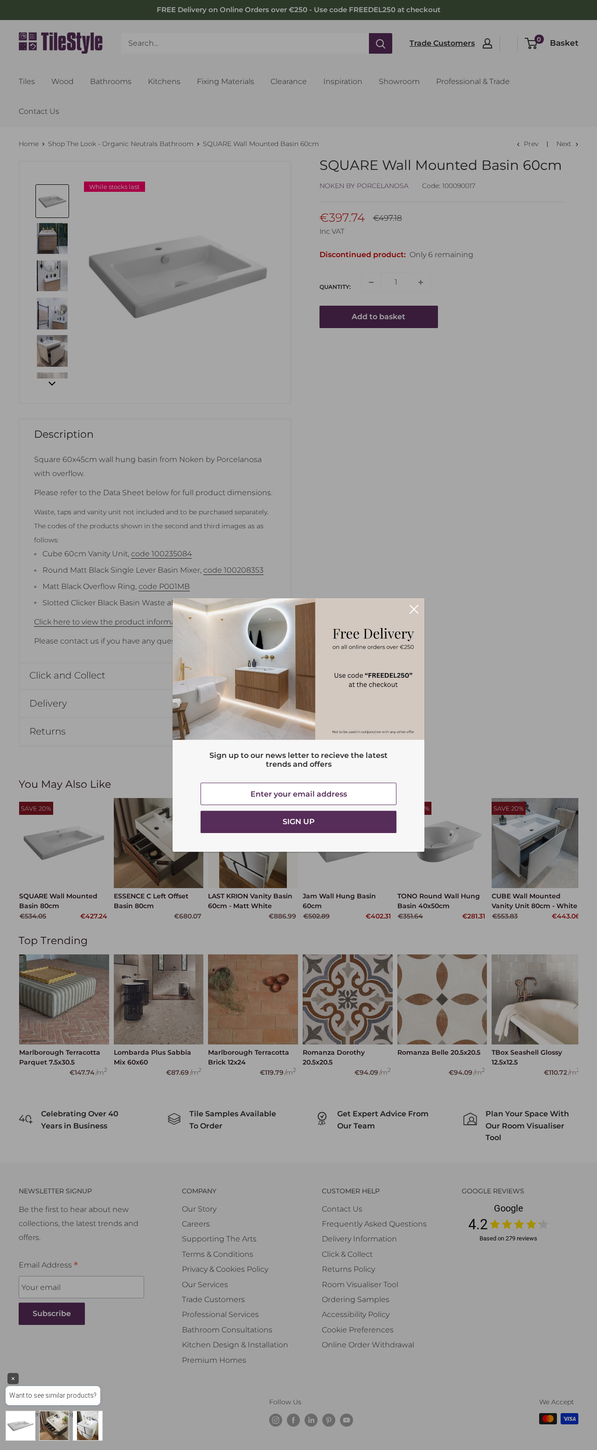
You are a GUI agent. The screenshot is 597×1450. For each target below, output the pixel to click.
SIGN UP (299, 821)
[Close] (414, 609)
